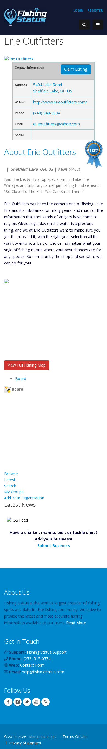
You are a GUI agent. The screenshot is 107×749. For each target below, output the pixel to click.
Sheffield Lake (45, 91)
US (69, 91)
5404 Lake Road (47, 84)
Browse (11, 473)
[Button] (97, 25)
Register (95, 10)
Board (20, 378)
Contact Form (32, 665)
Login (78, 10)
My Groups (14, 491)
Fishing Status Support (47, 652)
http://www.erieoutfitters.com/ (60, 102)
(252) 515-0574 (37, 658)
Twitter (27, 702)
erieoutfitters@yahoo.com (56, 123)
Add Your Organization (24, 497)
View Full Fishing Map (27, 365)
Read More (76, 622)
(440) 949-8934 (46, 113)
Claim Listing (75, 69)
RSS (45, 702)
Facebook (8, 702)
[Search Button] (84, 24)
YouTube (36, 702)
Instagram (17, 702)
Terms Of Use (75, 736)
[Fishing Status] (25, 16)
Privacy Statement (25, 742)
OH (63, 91)
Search (10, 485)
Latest (9, 479)
